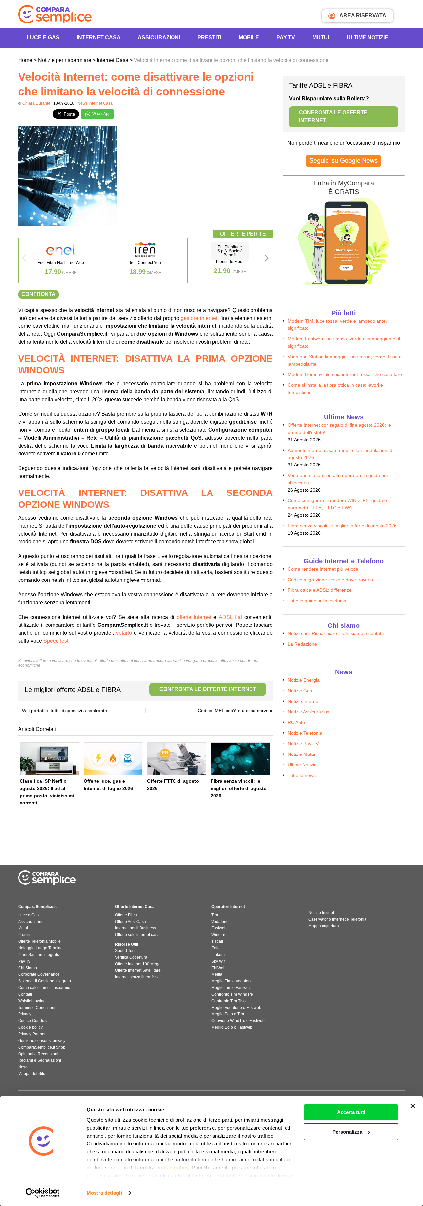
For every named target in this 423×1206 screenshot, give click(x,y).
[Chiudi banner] (412, 1106)
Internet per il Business (135, 928)
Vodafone (220, 921)
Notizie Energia (304, 680)
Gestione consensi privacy (41, 1040)
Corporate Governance (38, 974)
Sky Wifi (219, 961)
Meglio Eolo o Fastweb (232, 1027)
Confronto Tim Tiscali (231, 1001)
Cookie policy (30, 1027)
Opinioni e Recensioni (38, 1054)
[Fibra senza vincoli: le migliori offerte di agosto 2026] (240, 758)
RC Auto (296, 722)
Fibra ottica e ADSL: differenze (320, 590)
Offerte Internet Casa (135, 906)
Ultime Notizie (367, 37)
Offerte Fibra (126, 915)
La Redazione (302, 644)
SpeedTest (55, 641)
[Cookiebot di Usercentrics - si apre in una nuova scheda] (43, 1193)
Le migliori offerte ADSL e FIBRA (140, 689)
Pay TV (285, 37)
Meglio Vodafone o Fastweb (236, 1007)
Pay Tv (24, 961)
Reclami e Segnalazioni (39, 1060)
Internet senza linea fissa (137, 977)
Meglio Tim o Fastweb (231, 987)
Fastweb (219, 928)
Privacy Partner (32, 1034)
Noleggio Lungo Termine (40, 948)
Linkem (218, 954)
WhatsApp (101, 113)
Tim (215, 915)
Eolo (216, 948)
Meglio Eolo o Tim (228, 1014)
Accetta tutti (351, 1112)
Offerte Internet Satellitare (138, 970)
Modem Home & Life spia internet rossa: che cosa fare (345, 374)
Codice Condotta (33, 1020)
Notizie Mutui (301, 754)
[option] (61, 260)
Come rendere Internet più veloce (323, 569)
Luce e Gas (43, 37)
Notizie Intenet (321, 912)
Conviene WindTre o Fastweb (238, 1020)
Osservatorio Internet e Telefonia (337, 919)
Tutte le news (302, 775)
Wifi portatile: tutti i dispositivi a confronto (64, 710)
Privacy (24, 1014)
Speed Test (125, 950)
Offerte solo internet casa (137, 934)
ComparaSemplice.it (37, 906)
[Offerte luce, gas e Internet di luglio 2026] (113, 758)
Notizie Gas (300, 690)
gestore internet (199, 318)
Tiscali (217, 941)
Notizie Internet (304, 701)
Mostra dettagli (104, 1193)
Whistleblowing (32, 1001)
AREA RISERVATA (362, 15)
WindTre (219, 934)
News (23, 1067)
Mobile (249, 37)
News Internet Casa (95, 103)
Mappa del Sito (31, 1073)
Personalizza (347, 1132)
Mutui (320, 37)
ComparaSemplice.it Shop (41, 1047)
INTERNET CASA (99, 37)
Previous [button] (24, 260)
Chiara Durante (36, 103)
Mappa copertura (323, 926)
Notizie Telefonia (305, 733)
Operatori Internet (228, 906)
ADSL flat (230, 617)
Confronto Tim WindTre (232, 994)
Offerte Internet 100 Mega (138, 964)
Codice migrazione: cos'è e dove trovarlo (330, 579)
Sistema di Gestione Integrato (44, 981)
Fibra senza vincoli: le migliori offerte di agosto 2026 (239, 788)
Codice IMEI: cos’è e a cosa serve (233, 710)
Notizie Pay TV (303, 743)
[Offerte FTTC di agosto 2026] (176, 758)
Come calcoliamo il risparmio (44, 987)
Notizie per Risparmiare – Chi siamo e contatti (336, 633)
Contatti (25, 994)
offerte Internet (194, 617)
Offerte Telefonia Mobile (39, 941)
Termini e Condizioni (36, 1007)
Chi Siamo (27, 968)
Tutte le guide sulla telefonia (317, 600)
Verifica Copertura (131, 957)
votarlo (124, 633)
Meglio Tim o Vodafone (232, 981)
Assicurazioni (159, 37)
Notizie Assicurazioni (309, 711)
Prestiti (209, 37)
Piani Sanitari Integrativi (39, 954)
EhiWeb (219, 968)
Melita (217, 974)
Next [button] (266, 260)
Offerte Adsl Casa (130, 921)
